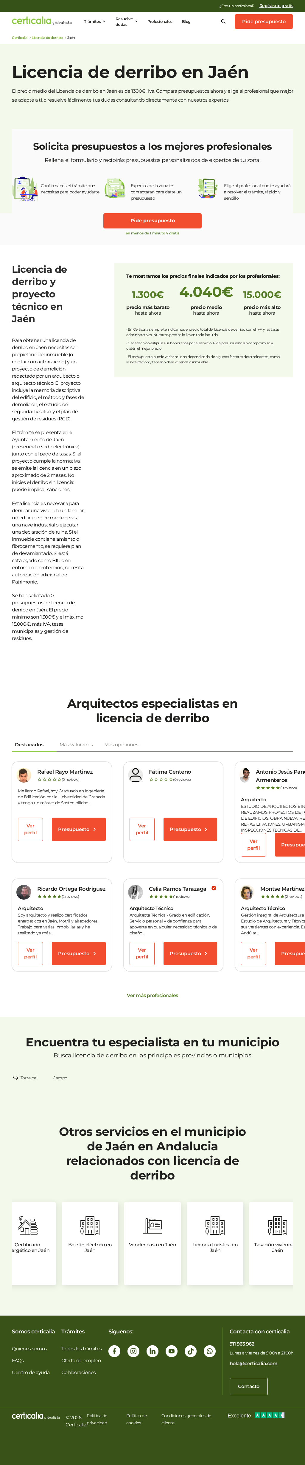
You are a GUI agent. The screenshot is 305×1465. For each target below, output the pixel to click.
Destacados (29, 745)
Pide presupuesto (264, 21)
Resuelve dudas (124, 21)
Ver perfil (30, 829)
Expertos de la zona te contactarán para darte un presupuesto (156, 192)
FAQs (18, 1360)
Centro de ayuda (31, 1372)
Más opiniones (121, 745)
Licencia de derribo (47, 37)
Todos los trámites (81, 1349)
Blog (186, 21)
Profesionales (159, 21)
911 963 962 (242, 1344)
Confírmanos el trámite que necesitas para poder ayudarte (70, 189)
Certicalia (19, 37)
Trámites (92, 21)
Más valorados (76, 745)
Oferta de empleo (81, 1360)
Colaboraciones (78, 1372)
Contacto (248, 1386)
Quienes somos (29, 1349)
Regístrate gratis (276, 5)
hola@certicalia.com (254, 1363)
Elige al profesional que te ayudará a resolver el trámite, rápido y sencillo (257, 192)
